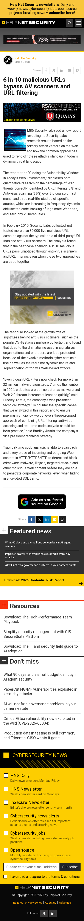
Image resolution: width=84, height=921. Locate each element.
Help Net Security (25, 58)
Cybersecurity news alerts (34, 815)
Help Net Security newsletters (34, 5)
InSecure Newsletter (30, 802)
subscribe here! (62, 13)
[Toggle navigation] (78, 23)
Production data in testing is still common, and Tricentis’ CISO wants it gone (39, 735)
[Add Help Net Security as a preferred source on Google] (77, 70)
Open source (22, 850)
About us (50, 902)
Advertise (65, 902)
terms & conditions (65, 877)
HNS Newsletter (26, 789)
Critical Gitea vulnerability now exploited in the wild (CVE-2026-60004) (39, 720)
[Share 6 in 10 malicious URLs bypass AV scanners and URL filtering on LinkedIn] (61, 70)
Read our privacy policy (27, 902)
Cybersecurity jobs (27, 833)
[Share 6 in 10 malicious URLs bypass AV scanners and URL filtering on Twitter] (54, 70)
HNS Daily (20, 775)
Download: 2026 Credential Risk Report (34, 580)
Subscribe (70, 867)
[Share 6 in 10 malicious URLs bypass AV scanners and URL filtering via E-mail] (69, 70)
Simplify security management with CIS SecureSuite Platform (37, 634)
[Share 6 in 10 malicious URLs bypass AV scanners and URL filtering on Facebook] (46, 70)
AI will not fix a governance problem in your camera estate (40, 565)
